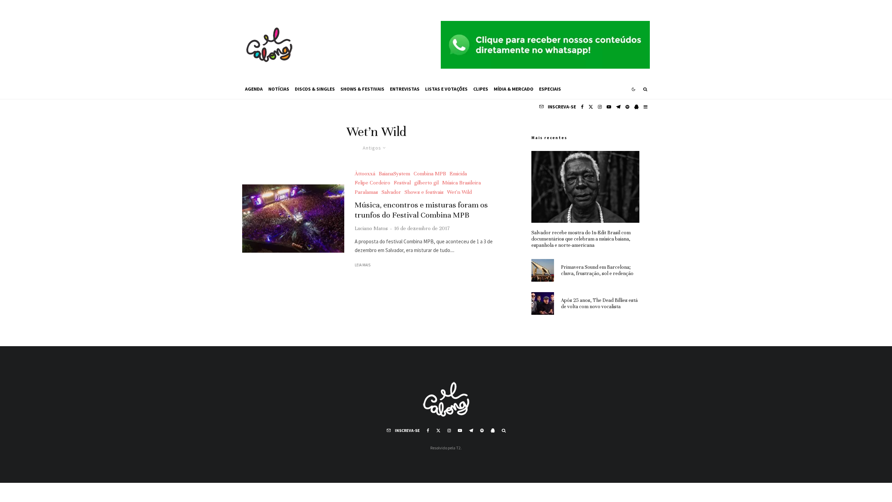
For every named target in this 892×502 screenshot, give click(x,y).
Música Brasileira (461, 183)
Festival (402, 183)
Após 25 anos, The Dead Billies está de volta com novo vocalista (599, 303)
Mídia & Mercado (513, 89)
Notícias (278, 89)
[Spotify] (627, 107)
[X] (590, 107)
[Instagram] (599, 107)
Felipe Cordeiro (372, 183)
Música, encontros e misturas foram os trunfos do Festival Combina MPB (421, 210)
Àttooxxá (365, 173)
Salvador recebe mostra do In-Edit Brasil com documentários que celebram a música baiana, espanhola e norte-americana (581, 239)
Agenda (254, 89)
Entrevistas (405, 89)
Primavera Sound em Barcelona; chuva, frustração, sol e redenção (597, 270)
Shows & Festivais (362, 89)
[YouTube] (609, 107)
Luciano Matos (371, 228)
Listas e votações (446, 89)
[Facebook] (582, 107)
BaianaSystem (394, 173)
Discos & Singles (315, 89)
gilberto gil (426, 183)
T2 (458, 447)
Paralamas (366, 192)
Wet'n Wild (459, 192)
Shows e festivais (424, 192)
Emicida (458, 173)
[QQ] (636, 107)
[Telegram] (618, 107)
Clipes (480, 89)
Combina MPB (430, 173)
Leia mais (362, 265)
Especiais (550, 89)
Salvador (391, 192)
